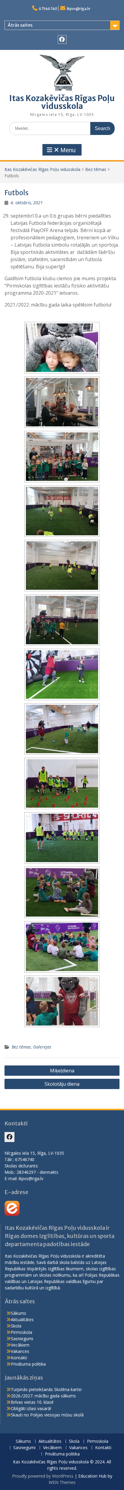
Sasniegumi (22, 1338)
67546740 (48, 8)
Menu (67, 150)
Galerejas (42, 1047)
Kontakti (19, 1357)
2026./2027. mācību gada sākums (43, 1396)
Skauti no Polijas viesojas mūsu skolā (47, 1415)
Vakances (20, 1351)
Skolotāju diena (62, 1084)
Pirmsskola (21, 1332)
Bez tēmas (95, 169)
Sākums (18, 1313)
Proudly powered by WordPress (42, 1476)
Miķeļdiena (62, 1070)
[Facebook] (62, 39)
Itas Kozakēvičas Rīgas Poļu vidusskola (62, 102)
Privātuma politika (28, 1364)
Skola (16, 1326)
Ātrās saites (20, 25)
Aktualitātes (22, 1319)
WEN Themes (62, 1482)
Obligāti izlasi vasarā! (31, 1408)
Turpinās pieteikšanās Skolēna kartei (46, 1389)
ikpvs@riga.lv (78, 8)
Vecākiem (20, 1345)
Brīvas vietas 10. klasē (32, 1402)
